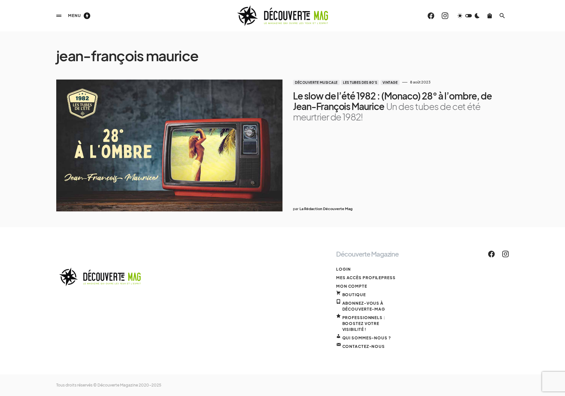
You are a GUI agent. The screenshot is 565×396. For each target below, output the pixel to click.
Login (343, 269)
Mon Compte (351, 286)
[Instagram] (445, 15)
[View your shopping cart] (490, 15)
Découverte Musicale (316, 82)
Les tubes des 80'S (360, 82)
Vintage (390, 82)
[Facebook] (431, 15)
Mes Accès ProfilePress (366, 277)
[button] (58, 16)
